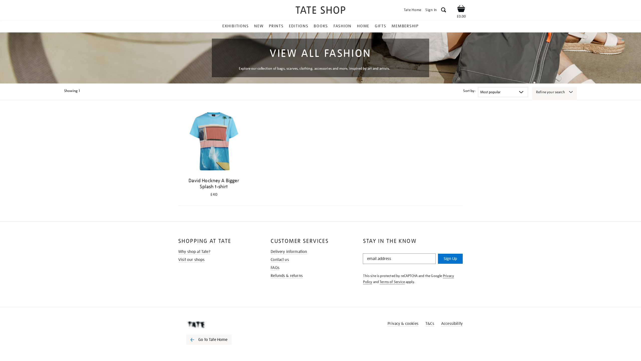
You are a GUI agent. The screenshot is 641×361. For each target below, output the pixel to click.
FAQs (275, 267)
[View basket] (461, 9)
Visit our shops (191, 259)
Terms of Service (392, 282)
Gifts (380, 26)
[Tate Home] (217, 325)
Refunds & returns (287, 275)
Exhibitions (235, 26)
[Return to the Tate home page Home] (320, 11)
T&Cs (429, 323)
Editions (298, 26)
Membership (405, 26)
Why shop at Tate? (194, 251)
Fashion (343, 26)
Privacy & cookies (403, 323)
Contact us (280, 259)
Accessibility (452, 323)
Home (363, 26)
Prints (276, 26)
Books (321, 26)
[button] (443, 10)
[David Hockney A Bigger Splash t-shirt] (214, 142)
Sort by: (469, 90)
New (258, 26)
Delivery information (289, 251)
